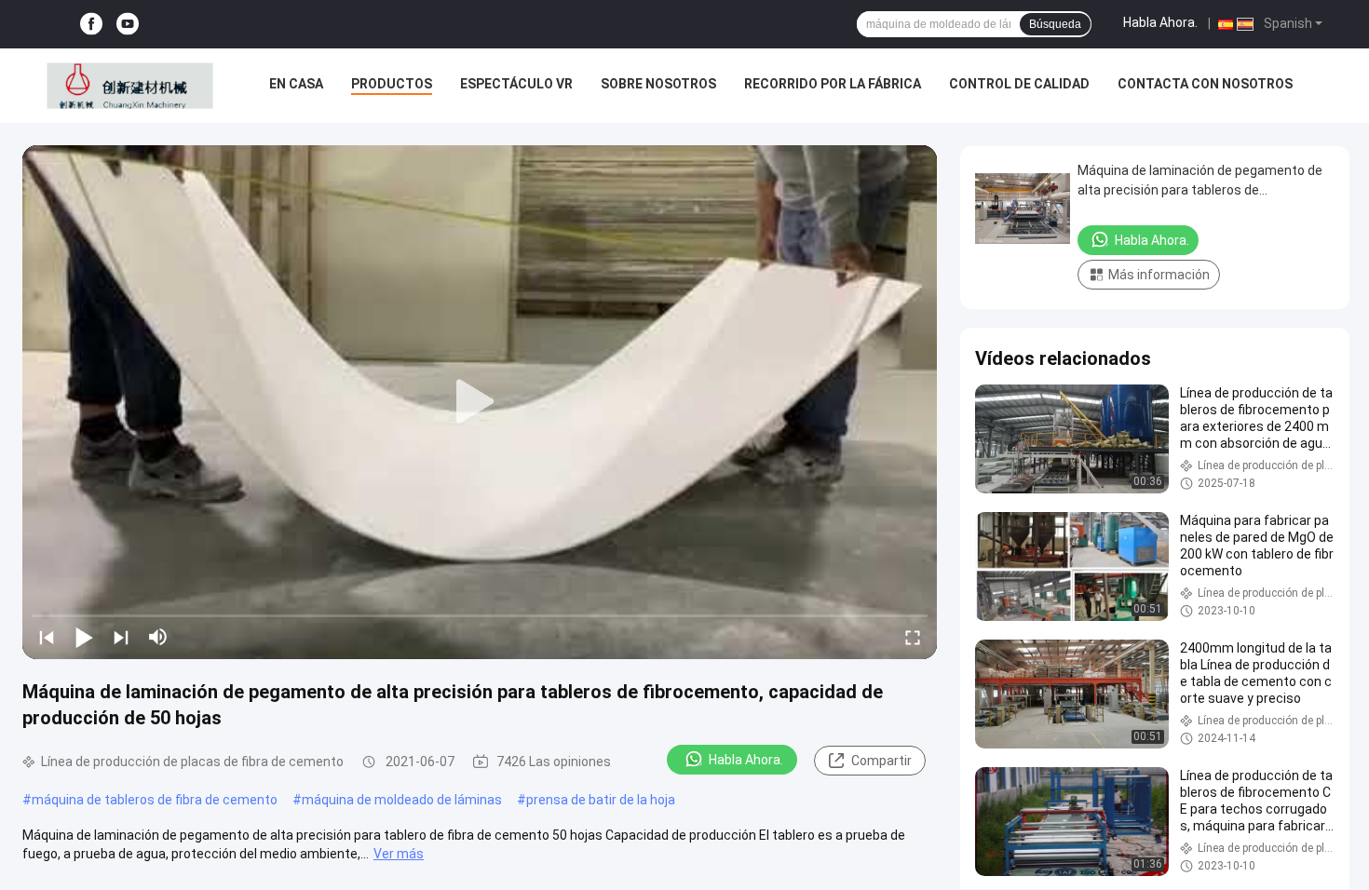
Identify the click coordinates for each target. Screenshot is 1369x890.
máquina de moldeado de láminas (402, 799)
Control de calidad (1019, 83)
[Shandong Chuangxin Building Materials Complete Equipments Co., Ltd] (130, 86)
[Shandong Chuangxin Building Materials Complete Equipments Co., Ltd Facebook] (91, 24)
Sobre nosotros (658, 83)
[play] (479, 402)
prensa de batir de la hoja (600, 799)
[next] (121, 637)
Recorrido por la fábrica (832, 83)
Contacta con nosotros (1205, 83)
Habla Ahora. (1160, 22)
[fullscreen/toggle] (912, 637)
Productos (391, 83)
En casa (296, 83)
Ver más (398, 853)
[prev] (46, 637)
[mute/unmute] (158, 637)
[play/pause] (83, 637)
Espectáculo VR (516, 83)
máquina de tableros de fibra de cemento (155, 799)
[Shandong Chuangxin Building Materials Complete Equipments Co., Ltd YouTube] (127, 24)
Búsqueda (1055, 24)
